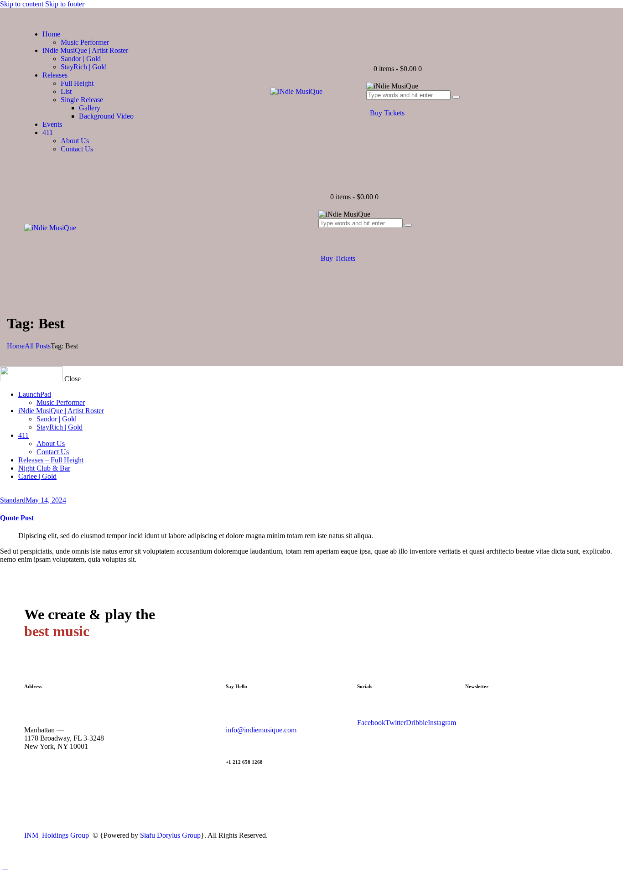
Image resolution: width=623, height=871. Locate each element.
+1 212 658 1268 (244, 762)
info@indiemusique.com (261, 730)
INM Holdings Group (57, 835)
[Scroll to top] (5, 867)
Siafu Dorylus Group (170, 835)
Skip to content (21, 4)
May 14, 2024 (46, 500)
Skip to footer (64, 4)
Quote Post (17, 518)
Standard (13, 500)
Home (16, 346)
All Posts (38, 346)
